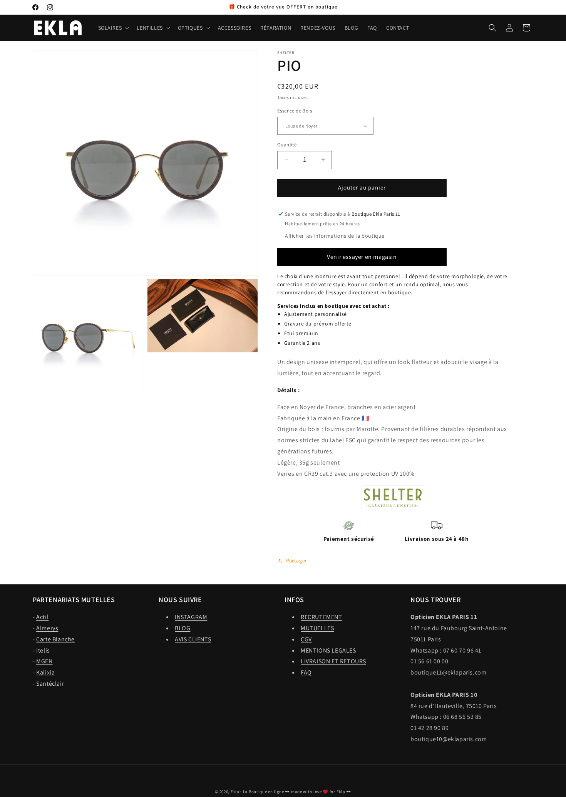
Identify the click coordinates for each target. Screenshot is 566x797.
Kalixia (45, 672)
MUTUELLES (317, 628)
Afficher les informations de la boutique (335, 235)
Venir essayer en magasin (362, 257)
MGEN (44, 661)
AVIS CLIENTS (193, 639)
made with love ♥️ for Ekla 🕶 (321, 791)
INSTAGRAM (191, 617)
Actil (42, 617)
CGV (306, 639)
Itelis (43, 650)
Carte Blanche (55, 639)
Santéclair (50, 684)
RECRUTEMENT (321, 617)
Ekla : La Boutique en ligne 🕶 (260, 791)
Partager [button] (296, 560)
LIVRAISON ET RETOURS (333, 661)
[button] (113, 28)
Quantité (286, 144)
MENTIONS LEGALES (328, 650)
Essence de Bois (294, 110)
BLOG (182, 628)
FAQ (306, 672)
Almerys (47, 628)
